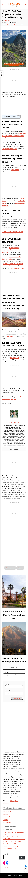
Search (5, 854)
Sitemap (6, 803)
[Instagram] (11, 449)
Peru (22, 24)
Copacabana (10, 568)
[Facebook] (13, 449)
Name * (7, 684)
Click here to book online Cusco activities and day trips (14, 135)
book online (15, 169)
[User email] (17, 449)
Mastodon (7, 867)
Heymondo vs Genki (17, 268)
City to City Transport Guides (13, 24)
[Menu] (2, 4)
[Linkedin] (15, 449)
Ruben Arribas (6, 20)
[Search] (22, 857)
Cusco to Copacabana (9, 148)
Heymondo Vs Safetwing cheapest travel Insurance (11, 250)
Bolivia (3, 24)
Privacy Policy (14, 801)
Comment (6, 672)
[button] (1, 74)
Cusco (20, 568)
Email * (7, 691)
